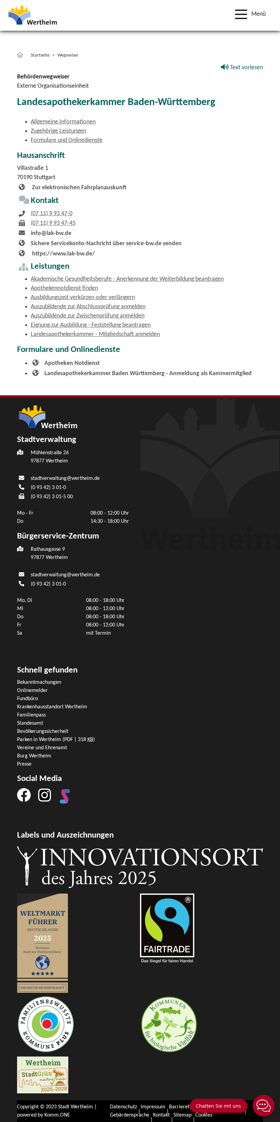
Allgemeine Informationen (63, 122)
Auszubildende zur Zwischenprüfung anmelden (87, 316)
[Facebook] (24, 795)
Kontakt (161, 1115)
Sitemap (182, 1115)
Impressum (153, 1107)
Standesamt (30, 723)
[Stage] (65, 796)
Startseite (40, 55)
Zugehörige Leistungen (58, 131)
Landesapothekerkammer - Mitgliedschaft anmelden (95, 334)
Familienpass (31, 715)
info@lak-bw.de (51, 233)
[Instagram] (44, 795)
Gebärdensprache (129, 1115)
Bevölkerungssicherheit (42, 731)
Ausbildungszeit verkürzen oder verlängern (83, 297)
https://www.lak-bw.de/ (63, 254)
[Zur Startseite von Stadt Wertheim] (32, 14)
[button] (248, 14)
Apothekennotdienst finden (64, 288)
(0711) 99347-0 (51, 213)
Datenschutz (123, 1107)
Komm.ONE (57, 1115)
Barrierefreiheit (186, 1107)
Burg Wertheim (34, 756)
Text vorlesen (246, 67)
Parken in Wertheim (56, 739)
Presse (24, 764)
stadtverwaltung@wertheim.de (65, 478)
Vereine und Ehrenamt (42, 748)
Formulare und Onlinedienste (66, 140)
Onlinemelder (32, 690)
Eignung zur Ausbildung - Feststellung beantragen (91, 325)
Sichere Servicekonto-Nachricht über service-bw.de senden (106, 243)
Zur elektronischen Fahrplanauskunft (78, 187)
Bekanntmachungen (39, 682)
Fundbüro (27, 699)
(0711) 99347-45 (53, 223)
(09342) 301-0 (48, 487)
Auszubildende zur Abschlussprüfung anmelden (88, 307)
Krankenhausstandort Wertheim (52, 707)
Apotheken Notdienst (72, 363)
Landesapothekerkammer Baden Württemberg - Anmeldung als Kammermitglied (148, 373)
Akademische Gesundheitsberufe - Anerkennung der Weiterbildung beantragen (127, 279)
